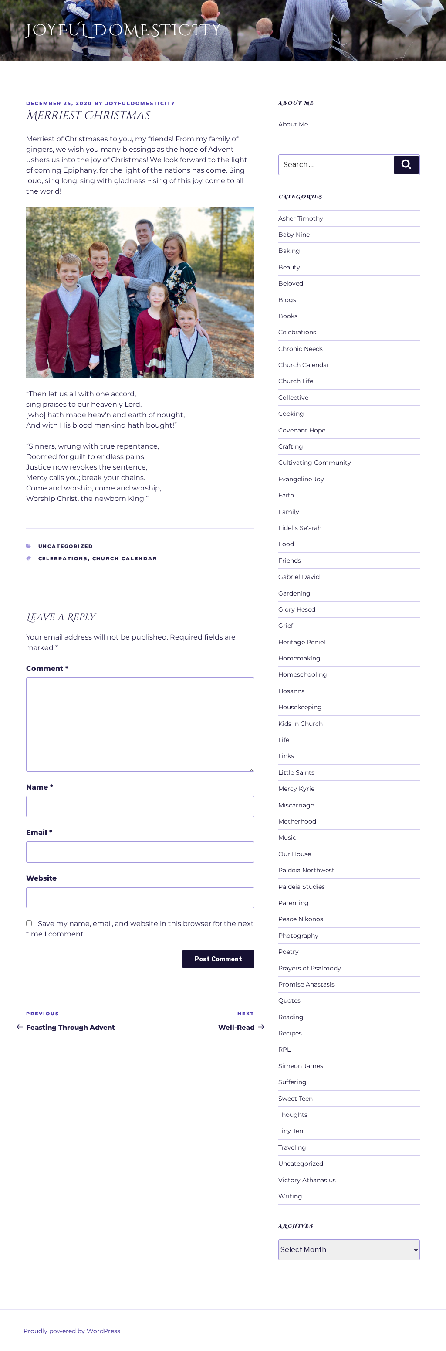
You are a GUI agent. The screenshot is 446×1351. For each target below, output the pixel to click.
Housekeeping (300, 707)
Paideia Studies (301, 887)
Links (286, 756)
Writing (290, 1196)
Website (41, 878)
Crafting (290, 446)
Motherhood (297, 821)
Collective (293, 398)
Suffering (292, 1082)
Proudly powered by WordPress (72, 1331)
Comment (47, 668)
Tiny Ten (290, 1131)
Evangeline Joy (301, 479)
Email (39, 832)
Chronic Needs (300, 349)
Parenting (293, 903)
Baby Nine (294, 234)
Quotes (289, 1000)
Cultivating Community (314, 462)
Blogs (287, 300)
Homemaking (299, 658)
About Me (293, 124)
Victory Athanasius (307, 1180)
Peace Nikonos (300, 919)
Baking (289, 251)
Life (283, 740)
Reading (291, 1017)
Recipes (290, 1033)
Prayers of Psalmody (309, 968)
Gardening (294, 593)
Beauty (289, 267)
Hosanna (291, 691)
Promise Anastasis (306, 984)
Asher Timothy (300, 218)
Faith (286, 495)
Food (286, 544)
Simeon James (300, 1066)
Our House (294, 854)
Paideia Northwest (306, 870)
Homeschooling (302, 674)
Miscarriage (296, 805)
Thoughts (292, 1115)
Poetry (288, 952)
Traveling (292, 1147)
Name (39, 787)
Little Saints (296, 772)
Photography (298, 935)
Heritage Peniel (301, 642)
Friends (289, 561)
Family (288, 512)
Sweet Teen (295, 1099)
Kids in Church (300, 724)
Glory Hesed (296, 609)
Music (287, 837)
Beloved (290, 283)
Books (287, 316)
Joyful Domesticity (124, 30)
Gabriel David (299, 577)
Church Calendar (125, 558)
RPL (284, 1049)
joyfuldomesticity (140, 103)
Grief (285, 626)
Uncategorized (66, 546)
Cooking (291, 414)
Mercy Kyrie (296, 789)
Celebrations (63, 558)
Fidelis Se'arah (299, 528)
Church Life (295, 381)
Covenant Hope (301, 430)
